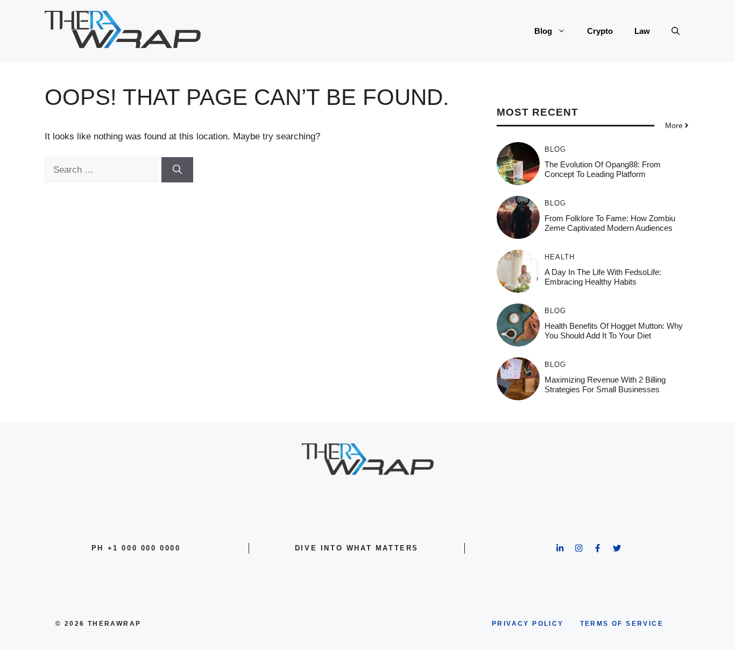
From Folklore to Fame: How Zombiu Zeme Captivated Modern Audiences (610, 223)
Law (642, 31)
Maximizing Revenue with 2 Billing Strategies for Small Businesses (605, 384)
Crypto (600, 31)
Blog (543, 31)
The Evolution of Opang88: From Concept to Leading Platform (603, 169)
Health (560, 256)
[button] (675, 31)
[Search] (177, 170)
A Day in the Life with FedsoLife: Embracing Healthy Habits (603, 276)
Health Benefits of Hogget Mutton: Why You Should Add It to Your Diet (614, 330)
